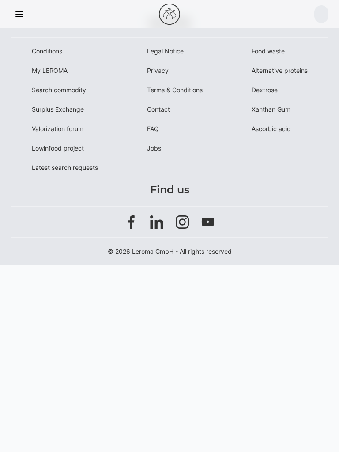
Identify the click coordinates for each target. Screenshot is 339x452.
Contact (158, 109)
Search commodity (59, 90)
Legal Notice (165, 51)
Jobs (154, 148)
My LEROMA (50, 70)
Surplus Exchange (58, 109)
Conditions (47, 51)
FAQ (153, 128)
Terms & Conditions (175, 90)
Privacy (158, 70)
